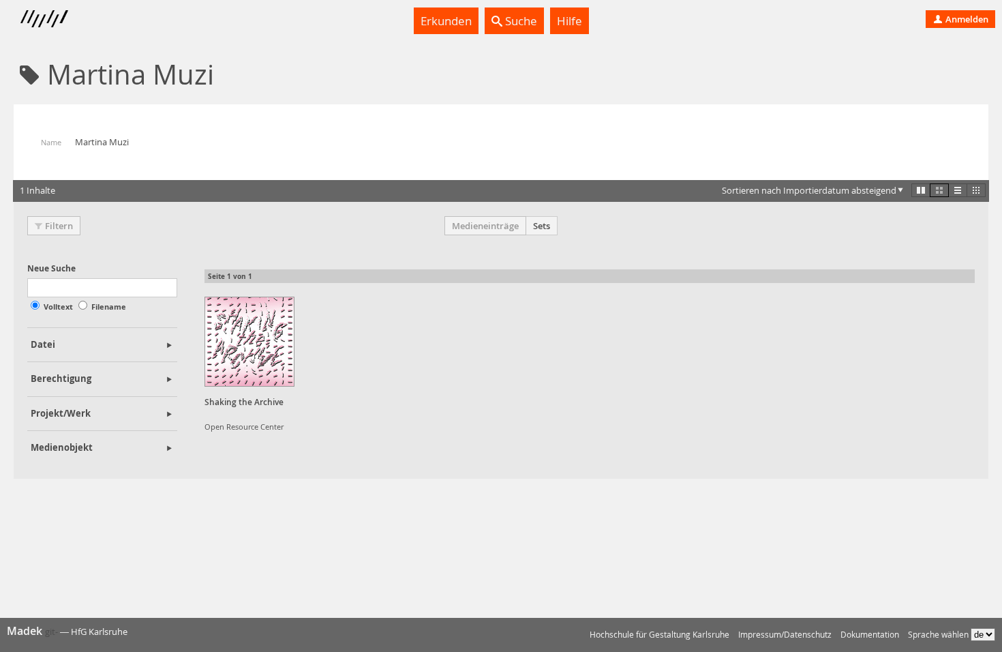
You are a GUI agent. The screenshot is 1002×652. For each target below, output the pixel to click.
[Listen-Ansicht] (957, 190)
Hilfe (569, 21)
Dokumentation (869, 634)
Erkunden (446, 21)
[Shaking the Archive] (249, 342)
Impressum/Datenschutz (785, 634)
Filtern (59, 226)
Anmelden (965, 19)
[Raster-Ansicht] (939, 190)
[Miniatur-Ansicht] (976, 190)
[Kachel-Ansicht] (920, 190)
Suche (519, 21)
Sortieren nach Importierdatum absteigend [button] (809, 190)
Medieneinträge (485, 226)
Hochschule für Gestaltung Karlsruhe (659, 634)
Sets (541, 226)
